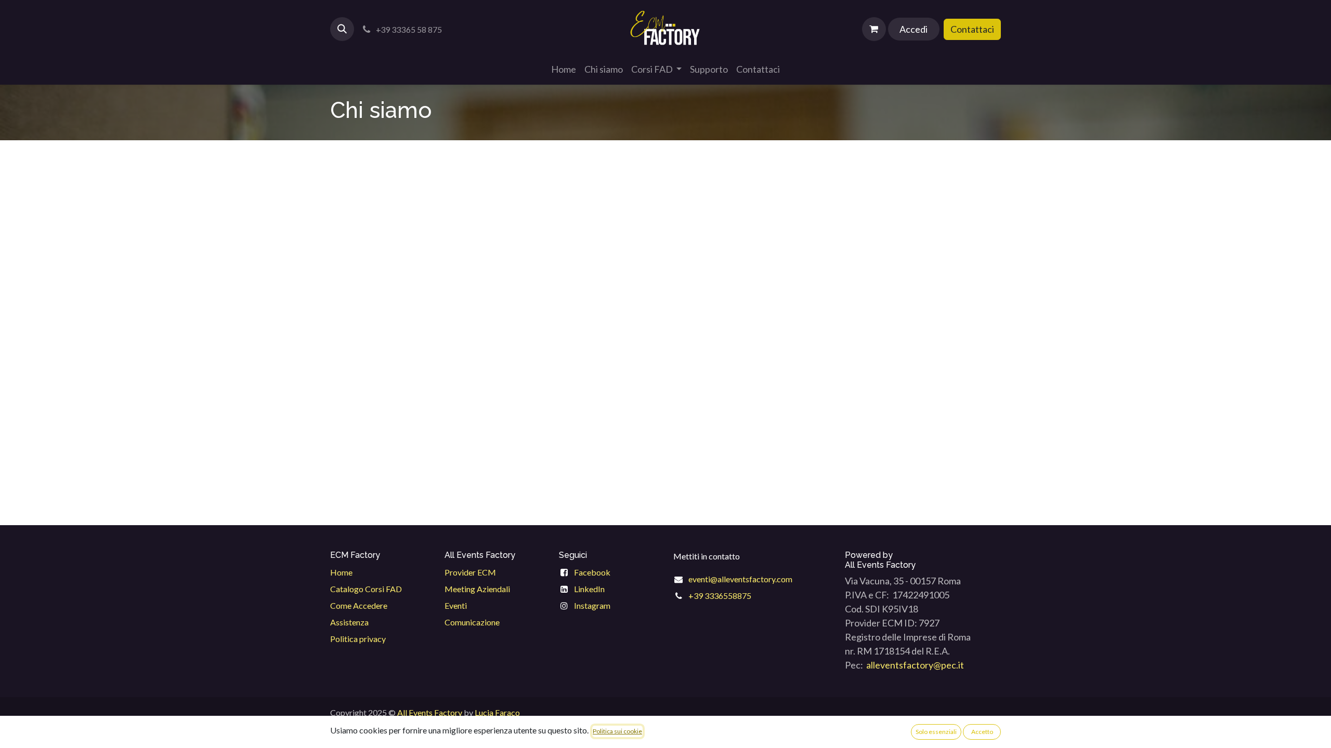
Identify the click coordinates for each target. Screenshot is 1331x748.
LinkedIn (589, 589)
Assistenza (349, 622)
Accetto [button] (982, 732)
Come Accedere (358, 605)
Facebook (592, 572)
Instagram (592, 605)
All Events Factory (429, 712)
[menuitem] (563, 69)
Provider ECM (470, 572)
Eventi (456, 605)
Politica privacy (358, 639)
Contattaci (972, 29)
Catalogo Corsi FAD (366, 589)
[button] (342, 29)
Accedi (913, 29)
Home (341, 572)
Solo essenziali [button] (936, 732)
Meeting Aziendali (477, 589)
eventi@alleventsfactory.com (740, 579)
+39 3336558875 (719, 595)
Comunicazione (472, 622)
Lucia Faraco (497, 712)
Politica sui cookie (617, 731)
